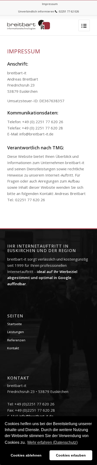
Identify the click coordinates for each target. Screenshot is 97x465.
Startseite (14, 324)
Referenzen (16, 340)
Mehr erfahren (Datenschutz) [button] (52, 442)
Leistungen (15, 332)
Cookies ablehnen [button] (26, 455)
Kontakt (13, 348)
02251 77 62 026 (69, 11)
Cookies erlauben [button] (71, 455)
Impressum (50, 4)
